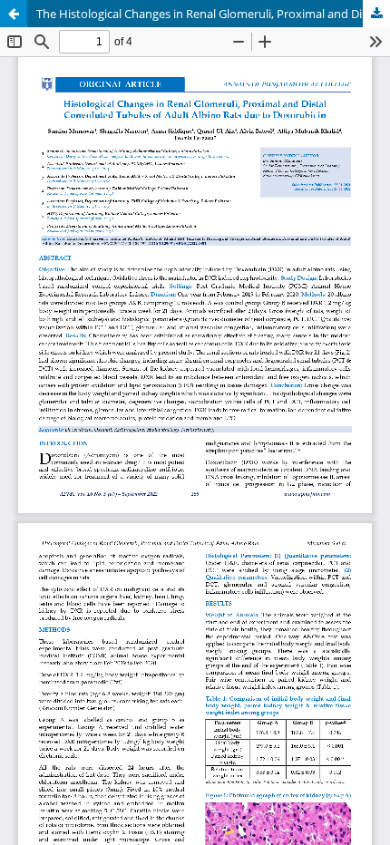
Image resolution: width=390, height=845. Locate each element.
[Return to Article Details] (13, 13)
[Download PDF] (376, 13)
